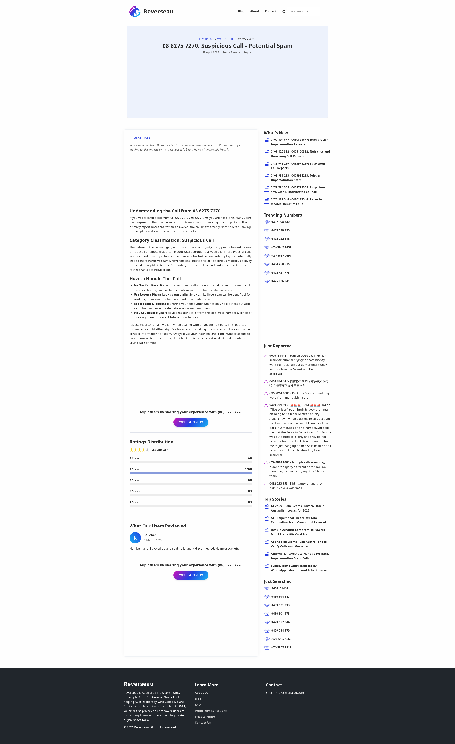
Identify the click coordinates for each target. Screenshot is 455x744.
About (254, 11)
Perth (229, 39)
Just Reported (278, 346)
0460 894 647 (278, 381)
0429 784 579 (280, 630)
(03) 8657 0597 (281, 256)
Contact (271, 11)
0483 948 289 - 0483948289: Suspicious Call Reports (298, 166)
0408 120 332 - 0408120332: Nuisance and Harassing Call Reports (300, 154)
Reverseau (159, 11)
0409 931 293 (278, 405)
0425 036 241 (280, 281)
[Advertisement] (227, 82)
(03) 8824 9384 (279, 462)
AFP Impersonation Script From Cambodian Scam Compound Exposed (298, 520)
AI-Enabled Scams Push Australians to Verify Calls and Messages (299, 544)
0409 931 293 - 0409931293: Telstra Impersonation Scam (295, 178)
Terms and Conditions (211, 711)
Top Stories (275, 499)
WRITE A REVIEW (191, 422)
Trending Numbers (283, 215)
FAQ (198, 705)
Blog (241, 11)
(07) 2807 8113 (281, 647)
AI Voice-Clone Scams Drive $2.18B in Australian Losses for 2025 (298, 508)
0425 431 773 (280, 273)
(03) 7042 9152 (281, 247)
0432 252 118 (280, 239)
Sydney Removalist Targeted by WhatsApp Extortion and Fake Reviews (299, 568)
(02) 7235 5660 (281, 639)
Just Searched (278, 581)
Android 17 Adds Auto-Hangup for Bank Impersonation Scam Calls (300, 556)
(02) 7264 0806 (279, 393)
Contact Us (203, 722)
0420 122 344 (280, 622)
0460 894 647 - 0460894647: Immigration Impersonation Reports (300, 142)
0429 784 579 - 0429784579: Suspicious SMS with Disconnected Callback (298, 189)
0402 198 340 (280, 222)
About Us (201, 693)
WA (219, 39)
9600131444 (277, 356)
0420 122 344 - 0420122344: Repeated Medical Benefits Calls (297, 201)
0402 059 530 (280, 230)
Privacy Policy (205, 717)
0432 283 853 (278, 483)
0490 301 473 (280, 613)
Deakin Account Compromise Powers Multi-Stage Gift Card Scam (298, 532)
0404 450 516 (280, 264)
